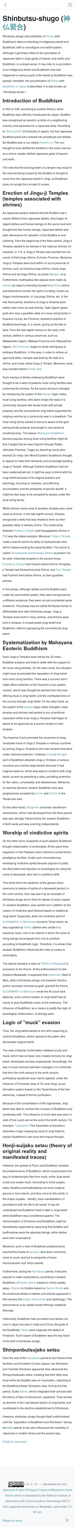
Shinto (50, 36)
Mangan (54, 274)
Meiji (10, 1428)
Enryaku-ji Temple (14, 564)
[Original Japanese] (15, 1442)
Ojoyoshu (22, 1126)
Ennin (39, 793)
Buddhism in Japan (15, 86)
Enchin (53, 793)
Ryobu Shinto (28, 1282)
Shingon (62, 754)
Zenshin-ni (45, 142)
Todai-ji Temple (60, 536)
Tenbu (28, 927)
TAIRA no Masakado (53, 963)
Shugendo (32, 807)
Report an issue (12, 1520)
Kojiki (26, 1299)
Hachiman (54, 975)
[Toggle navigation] (70, 4)
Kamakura (38, 1271)
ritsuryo (46, 394)
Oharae (15, 1288)
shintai (7, 285)
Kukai (50, 754)
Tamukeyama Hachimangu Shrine (32, 553)
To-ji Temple (63, 570)
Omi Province (20, 347)
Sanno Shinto (54, 1288)
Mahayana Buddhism (50, 433)
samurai (34, 1252)
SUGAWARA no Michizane (19, 922)
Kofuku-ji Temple (24, 531)
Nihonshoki (14, 131)
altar (39, 369)
